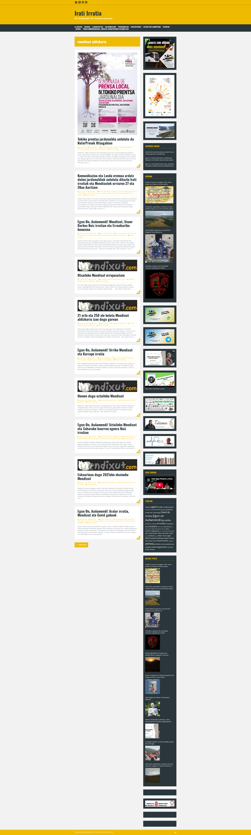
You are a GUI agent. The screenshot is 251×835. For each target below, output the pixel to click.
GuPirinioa (83, 193)
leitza (79, 360)
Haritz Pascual (155, 529)
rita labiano (115, 235)
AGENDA (78, 29)
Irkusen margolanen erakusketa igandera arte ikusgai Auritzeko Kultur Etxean (159, 676)
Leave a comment (114, 149)
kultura (152, 535)
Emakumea (148, 524)
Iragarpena (155, 531)
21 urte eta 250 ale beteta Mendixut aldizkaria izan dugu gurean (103, 317)
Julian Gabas (84, 235)
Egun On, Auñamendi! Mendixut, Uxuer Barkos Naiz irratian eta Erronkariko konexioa (105, 225)
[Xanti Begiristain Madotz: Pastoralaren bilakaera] (152, 708)
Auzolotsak (168, 510)
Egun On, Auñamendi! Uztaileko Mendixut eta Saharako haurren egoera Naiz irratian (107, 428)
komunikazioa (97, 193)
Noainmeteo (162, 540)
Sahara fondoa (116, 438)
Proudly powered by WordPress (85, 832)
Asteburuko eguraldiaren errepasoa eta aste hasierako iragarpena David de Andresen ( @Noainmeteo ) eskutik (159, 765)
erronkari (161, 523)
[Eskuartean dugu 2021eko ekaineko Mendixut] (107, 465)
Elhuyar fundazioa (99, 521)
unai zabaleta (108, 360)
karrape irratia (130, 358)
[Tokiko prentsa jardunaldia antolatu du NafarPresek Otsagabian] (107, 94)
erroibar (154, 524)
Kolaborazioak (110, 27)
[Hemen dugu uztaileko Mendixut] (107, 386)
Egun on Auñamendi (120, 233)
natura (154, 541)
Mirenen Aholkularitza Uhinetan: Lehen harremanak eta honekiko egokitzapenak (158, 720)
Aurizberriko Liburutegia (158, 510)
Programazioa (123, 27)
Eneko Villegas (93, 147)
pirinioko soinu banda (162, 544)
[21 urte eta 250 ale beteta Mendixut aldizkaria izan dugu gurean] (107, 305)
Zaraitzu (115, 147)
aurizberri (148, 509)
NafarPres (80, 149)
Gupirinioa (114, 191)
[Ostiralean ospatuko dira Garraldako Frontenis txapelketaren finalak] (159, 284)
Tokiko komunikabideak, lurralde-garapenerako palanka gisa (106, 29)
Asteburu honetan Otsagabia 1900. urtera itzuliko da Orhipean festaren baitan (158, 183)
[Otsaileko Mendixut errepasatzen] (107, 265)
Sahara (109, 438)
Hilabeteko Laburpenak (152, 27)
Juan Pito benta (170, 531)
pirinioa (115, 193)
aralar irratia (126, 519)
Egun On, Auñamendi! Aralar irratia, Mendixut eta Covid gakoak (103, 513)
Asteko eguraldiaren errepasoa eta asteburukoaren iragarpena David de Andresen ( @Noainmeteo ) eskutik (156, 654)
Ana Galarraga (119, 519)
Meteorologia (163, 538)
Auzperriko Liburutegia (153, 512)
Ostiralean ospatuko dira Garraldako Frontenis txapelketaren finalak (156, 267)
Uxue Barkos (122, 235)
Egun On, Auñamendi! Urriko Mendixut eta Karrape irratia (105, 351)
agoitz (154, 506)
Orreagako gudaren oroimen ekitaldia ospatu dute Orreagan (159, 743)
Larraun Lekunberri (109, 521)
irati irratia (90, 193)
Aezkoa (148, 507)
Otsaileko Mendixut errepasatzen (101, 275)
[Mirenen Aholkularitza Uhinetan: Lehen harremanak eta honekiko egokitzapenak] (152, 731)
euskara (129, 233)
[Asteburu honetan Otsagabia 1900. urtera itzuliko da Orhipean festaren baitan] (159, 194)
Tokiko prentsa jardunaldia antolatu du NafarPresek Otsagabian (106, 140)
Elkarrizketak (97, 27)
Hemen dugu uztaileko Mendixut (101, 395)
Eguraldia (166, 520)
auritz (171, 507)
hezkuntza (163, 529)
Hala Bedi (166, 527)
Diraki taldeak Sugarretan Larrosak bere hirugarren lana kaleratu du (157, 231)
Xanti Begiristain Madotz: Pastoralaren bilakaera (157, 698)
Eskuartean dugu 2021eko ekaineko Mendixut (103, 476)
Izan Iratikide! (136, 27)
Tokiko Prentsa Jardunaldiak (97, 149)
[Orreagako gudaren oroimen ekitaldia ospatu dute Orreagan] (152, 753)
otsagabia (86, 149)
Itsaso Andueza (131, 437)
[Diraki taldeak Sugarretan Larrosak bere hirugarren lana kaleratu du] (159, 248)
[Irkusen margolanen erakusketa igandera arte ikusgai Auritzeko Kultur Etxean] (152, 686)
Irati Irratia (88, 13)
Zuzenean (166, 27)
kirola (146, 536)
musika (171, 538)
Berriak (87, 27)
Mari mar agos (164, 535)
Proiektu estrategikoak (124, 193)
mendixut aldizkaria (126, 147)
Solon (103, 832)
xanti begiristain (159, 547)
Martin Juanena (119, 521)
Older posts (82, 545)
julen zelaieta (149, 533)
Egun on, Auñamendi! (106, 233)
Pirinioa (135, 191)
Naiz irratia (103, 235)
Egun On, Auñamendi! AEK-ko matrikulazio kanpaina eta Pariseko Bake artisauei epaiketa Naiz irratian (159, 159)
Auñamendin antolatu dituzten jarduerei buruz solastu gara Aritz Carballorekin (159, 153)
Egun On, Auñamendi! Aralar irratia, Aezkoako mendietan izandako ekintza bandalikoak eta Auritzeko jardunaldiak (159, 165)
